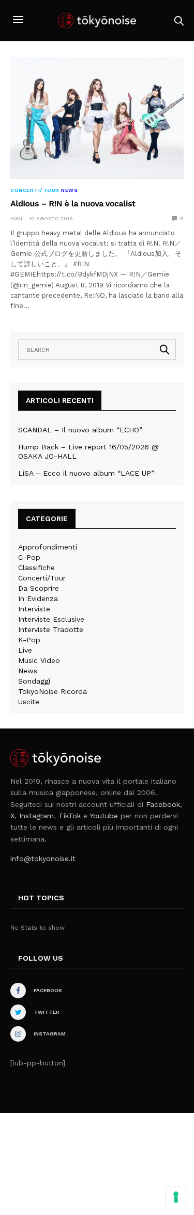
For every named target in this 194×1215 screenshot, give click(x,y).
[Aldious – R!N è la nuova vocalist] (97, 118)
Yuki (16, 218)
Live (25, 650)
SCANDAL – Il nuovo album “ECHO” (80, 430)
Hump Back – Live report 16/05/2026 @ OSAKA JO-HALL (88, 451)
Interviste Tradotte (50, 629)
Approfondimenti (47, 546)
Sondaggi (34, 681)
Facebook (163, 804)
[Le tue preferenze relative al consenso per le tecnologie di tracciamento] (176, 1197)
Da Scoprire (38, 588)
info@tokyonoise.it (43, 858)
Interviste (34, 608)
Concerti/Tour (34, 190)
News (69, 190)
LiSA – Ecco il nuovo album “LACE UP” (86, 473)
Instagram (36, 816)
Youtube (103, 816)
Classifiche (36, 567)
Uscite (28, 701)
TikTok (69, 816)
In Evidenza (38, 598)
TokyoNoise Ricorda (52, 691)
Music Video (39, 660)
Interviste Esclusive (51, 619)
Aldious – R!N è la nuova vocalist (72, 203)
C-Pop (29, 557)
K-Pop (29, 639)
